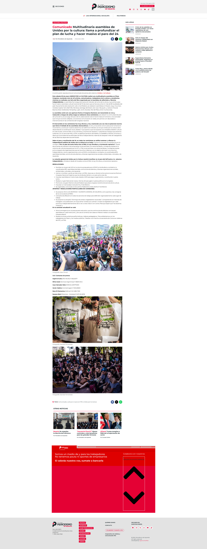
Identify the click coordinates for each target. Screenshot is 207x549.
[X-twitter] (137, 9)
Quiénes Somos (110, 522)
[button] (112, 39)
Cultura (56, 22)
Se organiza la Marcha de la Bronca (62, 432)
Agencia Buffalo (144, 540)
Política (64, 22)
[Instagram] (133, 9)
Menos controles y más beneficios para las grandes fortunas (87, 433)
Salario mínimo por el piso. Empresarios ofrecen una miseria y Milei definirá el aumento (144, 49)
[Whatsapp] (141, 9)
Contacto (108, 525)
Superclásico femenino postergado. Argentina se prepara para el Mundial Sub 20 (144, 60)
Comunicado (62, 402)
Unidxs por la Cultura (90, 402)
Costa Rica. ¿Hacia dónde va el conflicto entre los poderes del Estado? (144, 70)
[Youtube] (144, 9)
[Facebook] (130, 9)
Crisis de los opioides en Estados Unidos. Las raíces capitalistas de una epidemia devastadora (144, 29)
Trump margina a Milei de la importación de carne (110, 433)
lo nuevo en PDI (77, 402)
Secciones (59, 6)
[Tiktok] (148, 9)
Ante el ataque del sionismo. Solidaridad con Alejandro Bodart (144, 39)
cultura (69, 402)
